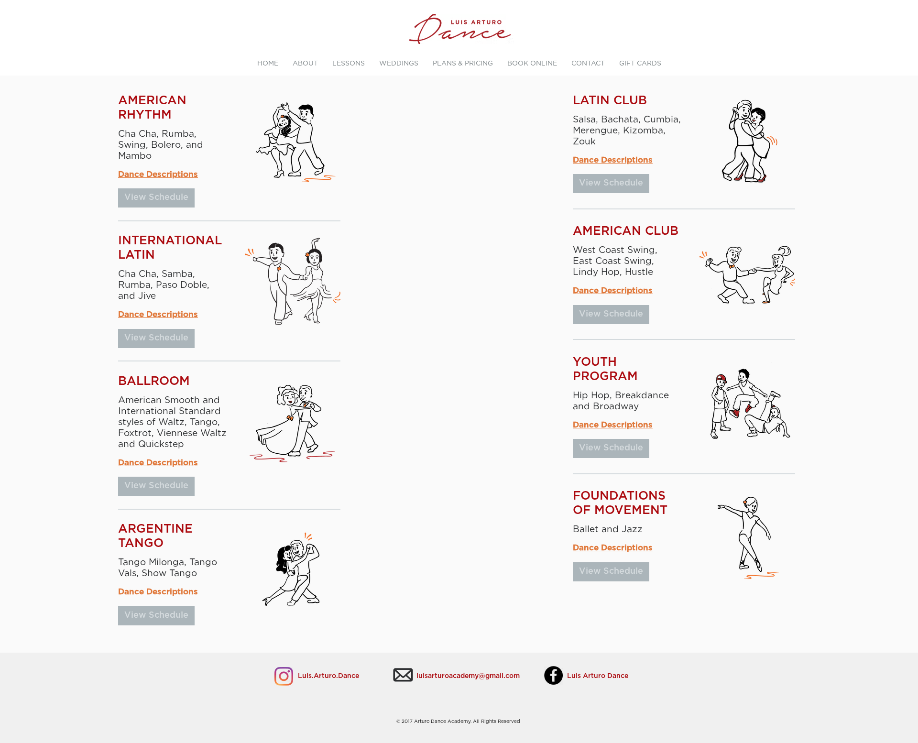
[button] (156, 198)
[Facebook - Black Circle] (553, 675)
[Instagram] (283, 676)
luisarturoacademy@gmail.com (468, 676)
